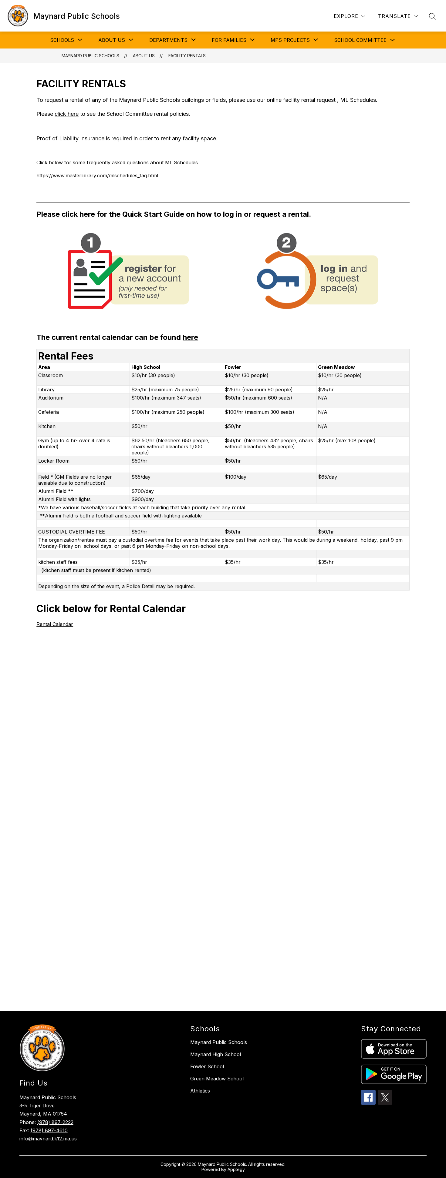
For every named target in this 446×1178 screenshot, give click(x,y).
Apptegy (236, 1169)
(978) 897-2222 (55, 1122)
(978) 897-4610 (49, 1130)
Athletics (200, 1091)
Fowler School (207, 1066)
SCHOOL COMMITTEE (360, 40)
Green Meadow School (217, 1079)
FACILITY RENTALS (187, 55)
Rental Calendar (54, 624)
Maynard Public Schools (90, 55)
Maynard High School (215, 1054)
